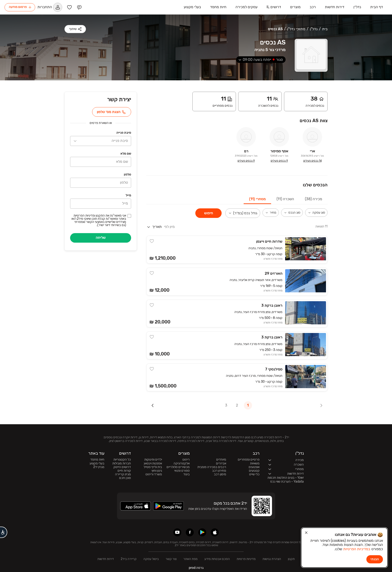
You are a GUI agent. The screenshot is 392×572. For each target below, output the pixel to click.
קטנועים (254, 471)
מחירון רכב (219, 471)
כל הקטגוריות (122, 459)
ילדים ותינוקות (153, 459)
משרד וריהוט (153, 474)
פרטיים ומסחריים (249, 459)
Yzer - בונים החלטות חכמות (285, 478)
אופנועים (254, 467)
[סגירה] (306, 532)
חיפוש (208, 213)
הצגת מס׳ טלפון (108, 112)
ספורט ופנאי (182, 471)
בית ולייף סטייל (153, 467)
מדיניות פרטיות (246, 559)
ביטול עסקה (151, 559)
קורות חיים (124, 471)
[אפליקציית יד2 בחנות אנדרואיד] (202, 532)
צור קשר (171, 559)
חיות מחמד (97, 459)
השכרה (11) (285, 199)
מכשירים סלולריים (178, 467)
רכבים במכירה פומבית (211, 467)
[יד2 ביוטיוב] (177, 532)
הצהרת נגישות (271, 559)
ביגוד (186, 474)
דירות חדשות (105, 559)
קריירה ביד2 (129, 559)
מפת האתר (190, 559)
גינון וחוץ (157, 471)
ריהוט (186, 459)
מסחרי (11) (257, 199)
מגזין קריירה (123, 474)
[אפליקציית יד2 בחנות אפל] (215, 532)
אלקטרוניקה (182, 463)
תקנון (291, 559)
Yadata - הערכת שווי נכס (287, 481)
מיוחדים (221, 459)
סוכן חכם (125, 478)
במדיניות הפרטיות (356, 549)
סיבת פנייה (123, 133)
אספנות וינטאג (153, 463)
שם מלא (125, 153)
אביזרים (221, 463)
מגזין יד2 (98, 467)
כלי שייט (254, 474)
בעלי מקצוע (97, 463)
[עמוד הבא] (153, 405)
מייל (128, 195)
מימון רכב (220, 474)
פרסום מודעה (18, 7)
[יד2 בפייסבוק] (190, 532)
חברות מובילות (121, 463)
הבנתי (374, 559)
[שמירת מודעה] (151, 241)
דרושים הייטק (122, 467)
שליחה (101, 237)
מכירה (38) (313, 199)
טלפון (127, 174)
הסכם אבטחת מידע (217, 559)
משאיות (255, 463)
